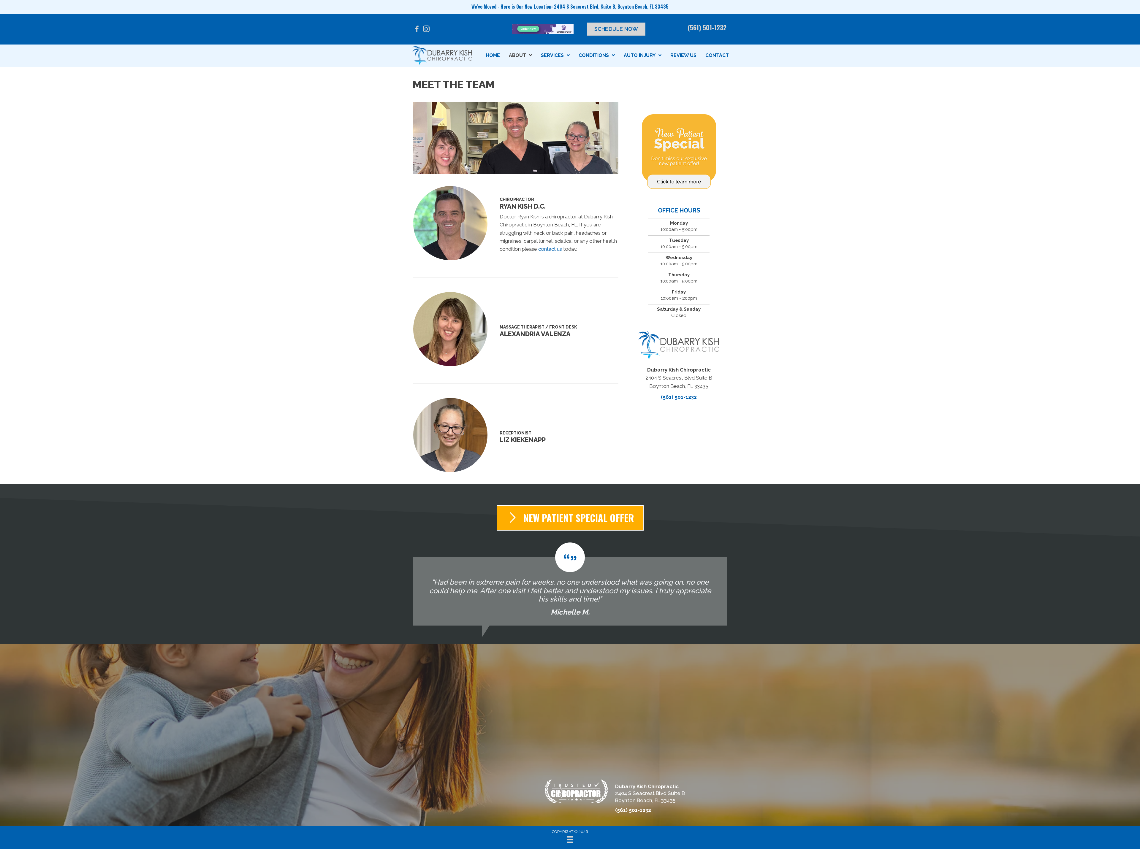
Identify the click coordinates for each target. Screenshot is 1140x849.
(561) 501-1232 (707, 27)
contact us (550, 249)
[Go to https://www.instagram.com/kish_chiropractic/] (426, 30)
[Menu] (570, 839)
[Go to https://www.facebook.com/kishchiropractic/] (417, 30)
